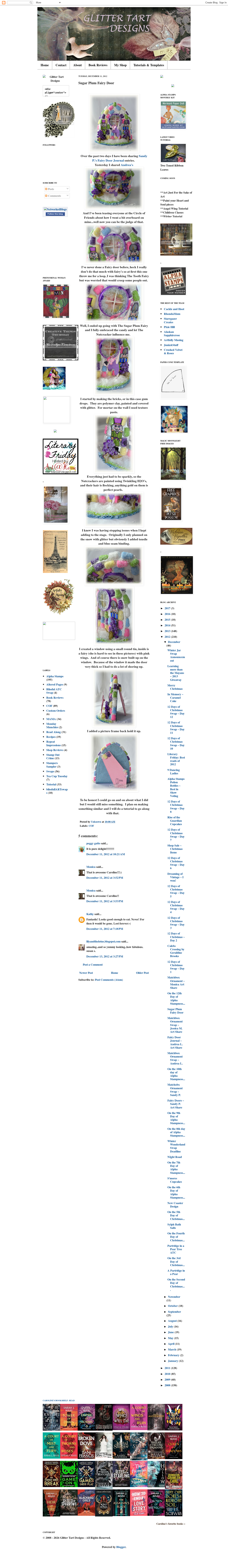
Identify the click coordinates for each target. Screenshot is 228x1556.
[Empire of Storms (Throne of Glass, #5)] (86, 1429)
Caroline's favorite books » (170, 1524)
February (174, 1355)
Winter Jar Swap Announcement (176, 655)
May (171, 1338)
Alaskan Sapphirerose (172, 333)
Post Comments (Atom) (109, 980)
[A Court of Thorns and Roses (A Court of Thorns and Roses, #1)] (69, 1457)
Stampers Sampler (52, 764)
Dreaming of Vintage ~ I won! (175, 877)
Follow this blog (55, 214)
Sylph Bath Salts (174, 1226)
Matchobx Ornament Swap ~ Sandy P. (175, 1089)
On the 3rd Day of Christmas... (176, 1261)
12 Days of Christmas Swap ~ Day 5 (176, 891)
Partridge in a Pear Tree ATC (175, 1249)
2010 (168, 1374)
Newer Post (86, 973)
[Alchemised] (156, 1429)
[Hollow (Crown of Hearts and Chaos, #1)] (156, 1486)
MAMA (51, 719)
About (77, 65)
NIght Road (174, 1157)
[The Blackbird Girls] (86, 1515)
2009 (168, 1379)
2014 (168, 625)
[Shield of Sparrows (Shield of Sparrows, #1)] (69, 1514)
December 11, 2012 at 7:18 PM (104, 929)
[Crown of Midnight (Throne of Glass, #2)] (156, 1515)
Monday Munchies (52, 725)
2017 (168, 608)
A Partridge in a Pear (176, 1272)
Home (45, 65)
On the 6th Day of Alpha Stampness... (176, 1192)
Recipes (51, 737)
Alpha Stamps (54, 676)
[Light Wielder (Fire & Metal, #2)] (173, 1429)
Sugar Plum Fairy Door (175, 1010)
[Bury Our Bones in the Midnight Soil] (173, 1515)
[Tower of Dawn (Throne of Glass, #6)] (69, 1429)
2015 (168, 619)
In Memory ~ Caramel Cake (175, 697)
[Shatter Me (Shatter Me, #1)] (104, 1457)
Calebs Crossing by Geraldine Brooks (175, 951)
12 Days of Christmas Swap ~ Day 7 (176, 834)
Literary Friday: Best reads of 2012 (176, 759)
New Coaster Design (175, 1204)
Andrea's (127, 164)
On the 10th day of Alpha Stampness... (176, 1074)
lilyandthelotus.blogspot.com (103, 941)
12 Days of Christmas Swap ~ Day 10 (176, 743)
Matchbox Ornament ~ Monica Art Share (176, 982)
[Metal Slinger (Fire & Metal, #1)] (121, 1457)
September (174, 1312)
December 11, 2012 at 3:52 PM (104, 878)
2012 (168, 637)
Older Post (142, 973)
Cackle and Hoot (174, 309)
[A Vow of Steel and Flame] (138, 1459)
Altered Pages (54, 684)
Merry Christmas (175, 687)
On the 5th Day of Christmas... (176, 1215)
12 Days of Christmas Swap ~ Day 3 (176, 923)
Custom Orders (55, 710)
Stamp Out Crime (52, 756)
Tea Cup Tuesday (57, 776)
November (174, 1297)
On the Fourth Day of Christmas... (176, 1236)
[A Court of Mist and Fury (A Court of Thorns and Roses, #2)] (51, 1457)
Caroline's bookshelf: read (59, 1400)
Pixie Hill (169, 327)
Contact (61, 65)
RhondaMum (172, 314)
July (171, 1326)
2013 (168, 631)
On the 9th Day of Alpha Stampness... (176, 1118)
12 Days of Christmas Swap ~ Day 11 (176, 727)
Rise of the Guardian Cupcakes (174, 820)
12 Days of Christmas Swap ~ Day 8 (176, 806)
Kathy (90, 914)
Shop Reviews (54, 750)
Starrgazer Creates (170, 320)
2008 (168, 1385)
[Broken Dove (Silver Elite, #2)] (86, 1458)
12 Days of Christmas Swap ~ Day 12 (176, 712)
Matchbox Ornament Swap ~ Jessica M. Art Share (175, 1025)
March (172, 1349)
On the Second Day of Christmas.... (176, 1284)
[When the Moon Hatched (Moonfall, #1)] (104, 1488)
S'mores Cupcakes (174, 1180)
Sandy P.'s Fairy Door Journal (119, 158)
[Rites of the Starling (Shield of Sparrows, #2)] (121, 1486)
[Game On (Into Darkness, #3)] (69, 1486)
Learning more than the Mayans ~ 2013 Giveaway (175, 673)
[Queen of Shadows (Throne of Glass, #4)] (173, 1458)
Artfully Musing (173, 340)
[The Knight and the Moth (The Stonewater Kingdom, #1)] (51, 1429)
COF (91, 826)
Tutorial (51, 784)
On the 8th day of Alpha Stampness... (176, 1132)
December (174, 642)
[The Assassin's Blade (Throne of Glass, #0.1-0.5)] (121, 1515)
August (172, 1321)
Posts (50, 189)
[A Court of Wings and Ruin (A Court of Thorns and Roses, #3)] (138, 1429)
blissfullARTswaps (57, 791)
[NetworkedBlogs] (55, 209)
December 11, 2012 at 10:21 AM (105, 854)
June (171, 1332)
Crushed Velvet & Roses (173, 351)
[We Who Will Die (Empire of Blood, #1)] (121, 1429)
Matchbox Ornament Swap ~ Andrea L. (175, 1058)
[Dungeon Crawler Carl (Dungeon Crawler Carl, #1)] (173, 1488)
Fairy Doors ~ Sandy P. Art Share (175, 1103)
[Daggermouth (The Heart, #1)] (104, 1429)
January (173, 1361)
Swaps (50, 771)
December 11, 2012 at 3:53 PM (104, 901)
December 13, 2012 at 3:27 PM (104, 956)
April (171, 1344)
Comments (54, 196)
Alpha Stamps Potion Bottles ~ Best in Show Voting (176, 787)
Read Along (53, 732)
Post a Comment (93, 964)
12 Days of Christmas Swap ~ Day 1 (176, 967)
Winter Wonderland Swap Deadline (176, 1146)
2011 (168, 1368)
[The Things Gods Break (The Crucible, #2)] (51, 1486)
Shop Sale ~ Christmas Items (175, 848)
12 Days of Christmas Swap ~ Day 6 (176, 863)
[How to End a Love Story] (138, 1515)
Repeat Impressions (53, 743)
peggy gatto (93, 843)
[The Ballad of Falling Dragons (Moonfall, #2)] (156, 1458)
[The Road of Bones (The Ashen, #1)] (104, 1515)
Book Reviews (98, 65)
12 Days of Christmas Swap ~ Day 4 (176, 907)
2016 (168, 614)
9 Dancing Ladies (173, 771)
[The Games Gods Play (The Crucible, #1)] (86, 1486)
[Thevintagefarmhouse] (60, 359)
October (173, 1306)
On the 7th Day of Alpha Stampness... (176, 1167)
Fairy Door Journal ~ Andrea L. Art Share (175, 1042)
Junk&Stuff (171, 345)
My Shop (120, 65)
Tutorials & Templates (148, 65)
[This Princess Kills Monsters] (138, 1486)
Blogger (121, 1547)
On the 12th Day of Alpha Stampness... (176, 998)
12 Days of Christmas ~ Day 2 (176, 936)
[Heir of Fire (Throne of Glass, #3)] (51, 1515)
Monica (90, 867)
